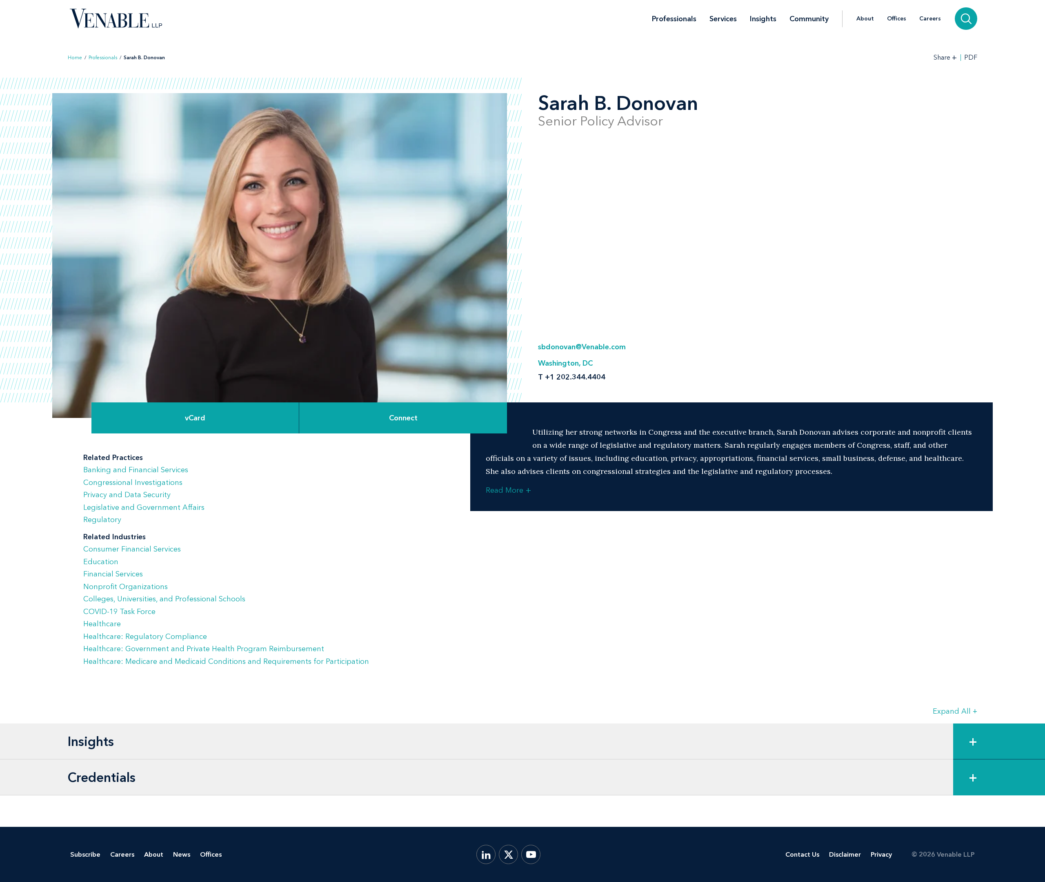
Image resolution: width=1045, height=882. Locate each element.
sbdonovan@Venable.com (582, 346)
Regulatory (102, 519)
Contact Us (802, 854)
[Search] (966, 18)
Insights (763, 18)
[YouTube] (530, 854)
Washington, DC (565, 363)
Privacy (881, 854)
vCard (195, 417)
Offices (896, 19)
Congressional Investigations (132, 482)
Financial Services (113, 573)
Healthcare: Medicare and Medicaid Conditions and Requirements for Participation (226, 661)
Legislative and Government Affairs (144, 507)
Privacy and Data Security (127, 494)
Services (723, 18)
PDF (970, 57)
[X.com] (508, 854)
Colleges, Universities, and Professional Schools (164, 598)
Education (100, 561)
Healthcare (102, 623)
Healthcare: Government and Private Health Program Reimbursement (203, 648)
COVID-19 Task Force (119, 611)
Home (75, 57)
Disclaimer (845, 854)
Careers (930, 19)
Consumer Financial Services (132, 549)
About (865, 19)
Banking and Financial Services (135, 469)
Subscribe (85, 854)
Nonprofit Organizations (125, 586)
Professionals (674, 18)
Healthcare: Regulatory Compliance (145, 636)
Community (809, 18)
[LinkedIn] (486, 854)
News (181, 854)
